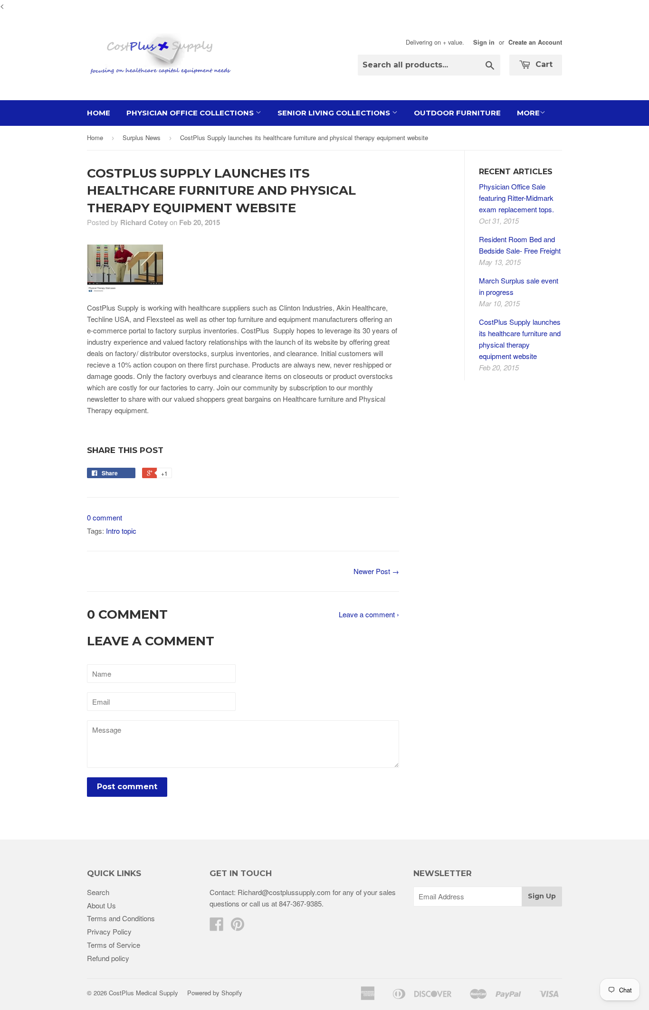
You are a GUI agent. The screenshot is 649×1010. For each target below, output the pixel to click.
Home (98, 112)
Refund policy (108, 958)
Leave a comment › (369, 614)
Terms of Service (113, 945)
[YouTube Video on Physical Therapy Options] (125, 289)
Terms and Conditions (121, 918)
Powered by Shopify (214, 992)
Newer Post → (376, 571)
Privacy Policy (109, 931)
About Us (101, 905)
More (528, 112)
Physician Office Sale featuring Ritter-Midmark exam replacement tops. (516, 197)
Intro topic (121, 531)
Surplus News (142, 137)
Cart (543, 64)
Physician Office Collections (191, 112)
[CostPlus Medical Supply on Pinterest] (237, 927)
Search (98, 892)
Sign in (484, 42)
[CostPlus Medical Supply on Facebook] (217, 927)
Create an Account (535, 42)
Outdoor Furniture (457, 112)
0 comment (104, 517)
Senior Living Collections (334, 112)
